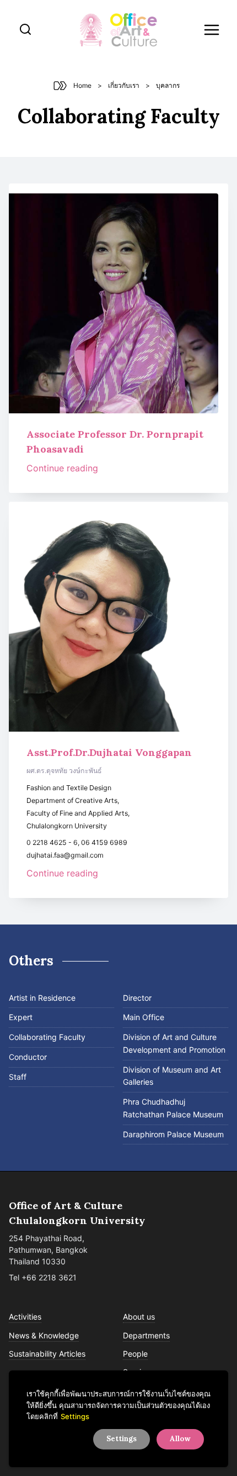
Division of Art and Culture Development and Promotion (174, 1043)
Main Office (143, 1017)
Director (137, 997)
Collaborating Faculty (47, 1037)
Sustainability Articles (47, 1353)
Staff (17, 1076)
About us (139, 1316)
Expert (21, 1017)
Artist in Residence (42, 997)
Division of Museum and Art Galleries (172, 1076)
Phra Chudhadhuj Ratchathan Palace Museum (173, 1108)
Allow (180, 1438)
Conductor (28, 1057)
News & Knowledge (44, 1335)
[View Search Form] (25, 29)
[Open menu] (211, 29)
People (135, 1353)
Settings (75, 1416)
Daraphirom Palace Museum (173, 1134)
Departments (146, 1335)
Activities (25, 1316)
